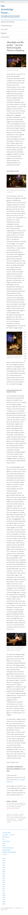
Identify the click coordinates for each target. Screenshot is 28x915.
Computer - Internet (8, 835)
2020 (3, 871)
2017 (3, 878)
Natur (4, 846)
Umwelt (4, 854)
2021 (3, 869)
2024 (3, 863)
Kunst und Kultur (11, 817)
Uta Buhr (9, 814)
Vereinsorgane (5, 37)
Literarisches (6, 841)
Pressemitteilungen (6, 26)
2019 (3, 874)
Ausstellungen (6, 833)
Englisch (22, 814)
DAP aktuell (5, 837)
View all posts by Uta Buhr (13, 808)
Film (3, 839)
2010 (3, 893)
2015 (3, 882)
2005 (3, 904)
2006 (3, 902)
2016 (3, 880)
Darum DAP (4, 29)
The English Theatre (11, 820)
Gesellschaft (10, 816)
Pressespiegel (6, 850)
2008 (3, 897)
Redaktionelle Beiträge (7, 22)
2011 (3, 891)
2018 (3, 876)
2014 (3, 884)
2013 (3, 887)
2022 (3, 867)
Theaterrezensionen (11, 819)
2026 (3, 858)
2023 (3, 865)
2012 (3, 889)
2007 (3, 899)
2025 (3, 861)
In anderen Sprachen (18, 816)
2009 (3, 895)
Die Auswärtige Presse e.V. (7, 908)
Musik (4, 843)
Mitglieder (4, 33)
